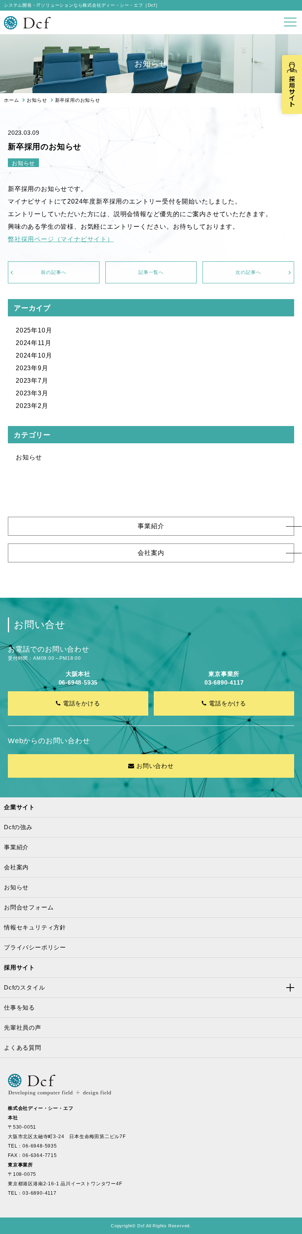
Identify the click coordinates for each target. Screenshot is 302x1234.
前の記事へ (53, 272)
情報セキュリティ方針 (35, 927)
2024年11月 (33, 343)
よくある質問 (22, 1047)
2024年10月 (34, 355)
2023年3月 (32, 393)
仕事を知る (19, 1007)
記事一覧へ (151, 272)
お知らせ (29, 457)
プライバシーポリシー (35, 947)
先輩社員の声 (22, 1027)
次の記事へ (248, 272)
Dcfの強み (18, 827)
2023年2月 (32, 405)
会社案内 (151, 552)
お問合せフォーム (28, 907)
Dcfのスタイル (24, 987)
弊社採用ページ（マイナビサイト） (61, 239)
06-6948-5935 (39, 1146)
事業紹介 (151, 526)
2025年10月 (34, 330)
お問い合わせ (155, 765)
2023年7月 (32, 380)
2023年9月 (32, 368)
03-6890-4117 (39, 1193)
